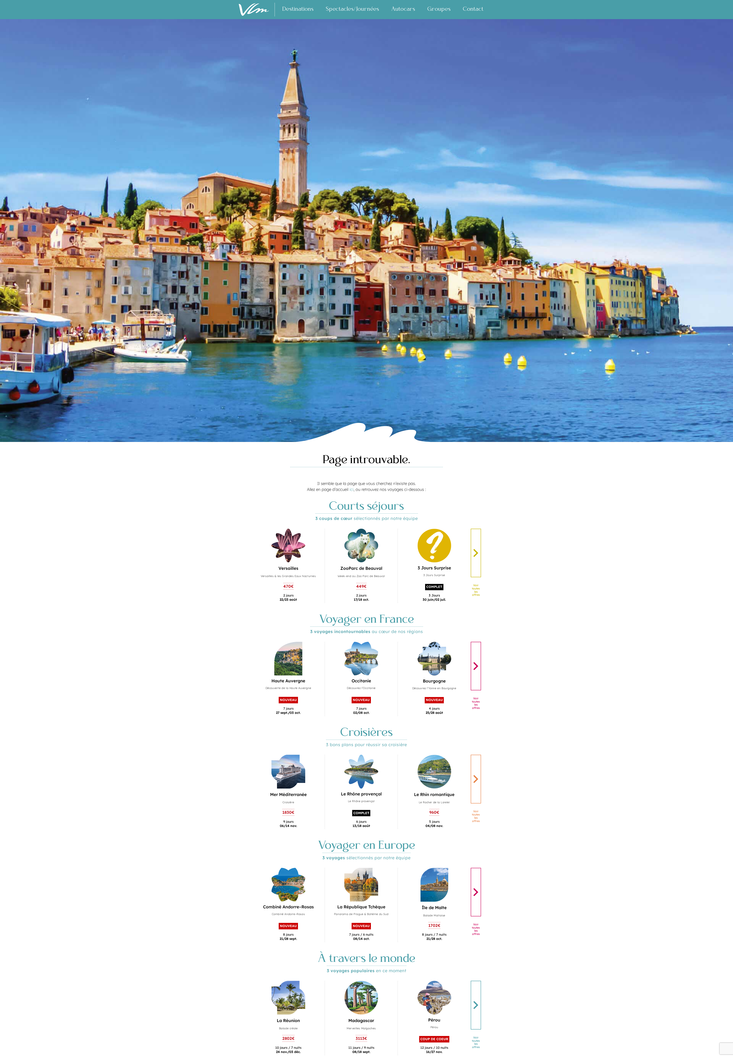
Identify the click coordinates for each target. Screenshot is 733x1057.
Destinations (298, 9)
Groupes (439, 9)
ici (352, 489)
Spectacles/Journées (352, 9)
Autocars (403, 9)
